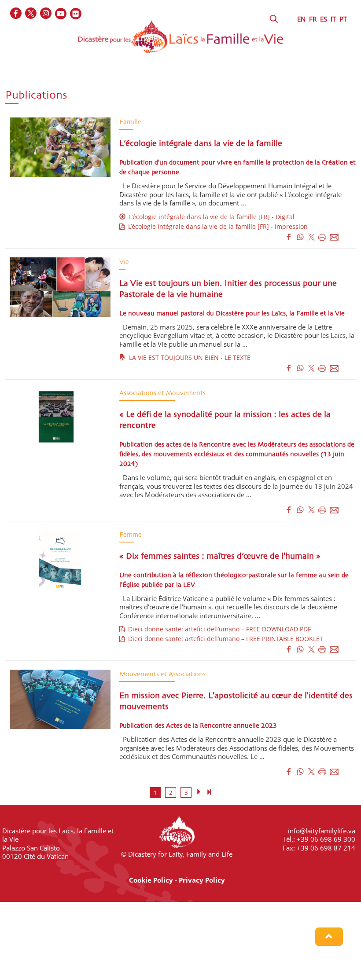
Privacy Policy (202, 880)
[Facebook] (16, 13)
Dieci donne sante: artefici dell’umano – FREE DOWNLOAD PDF (218, 629)
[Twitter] (31, 13)
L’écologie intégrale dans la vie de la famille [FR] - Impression (216, 226)
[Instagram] (46, 13)
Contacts (260, 101)
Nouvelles (96, 101)
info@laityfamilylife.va (321, 830)
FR (313, 19)
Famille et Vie (224, 85)
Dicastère (23, 85)
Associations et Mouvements (139, 85)
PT (343, 19)
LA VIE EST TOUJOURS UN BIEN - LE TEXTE (187, 357)
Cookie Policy (151, 880)
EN (301, 19)
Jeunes (276, 85)
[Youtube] (61, 13)
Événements (151, 101)
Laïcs (67, 85)
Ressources (208, 101)
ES (323, 19)
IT (333, 19)
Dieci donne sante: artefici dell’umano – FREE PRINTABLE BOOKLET (224, 638)
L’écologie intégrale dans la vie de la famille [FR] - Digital (210, 217)
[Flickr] (76, 13)
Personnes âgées (34, 101)
